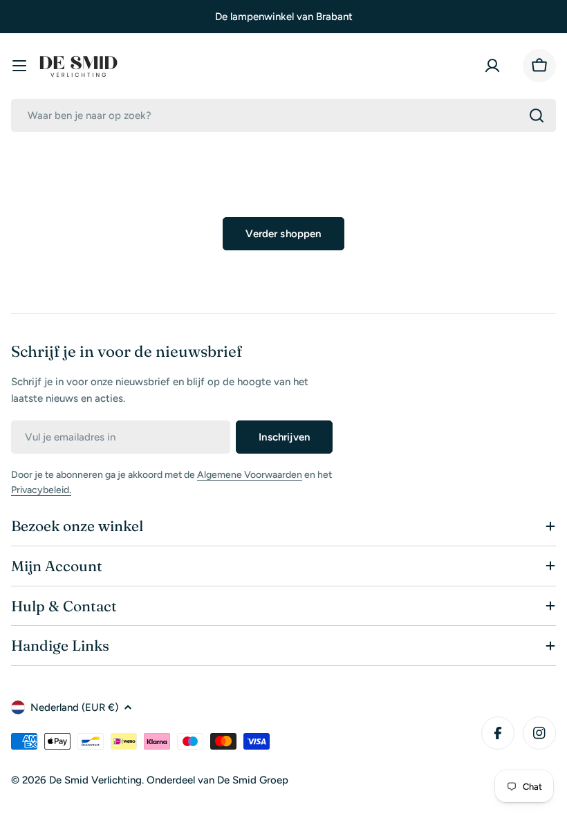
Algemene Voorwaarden (249, 475)
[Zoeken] (536, 115)
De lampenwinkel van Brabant (284, 16)
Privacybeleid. (41, 490)
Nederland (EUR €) (74, 707)
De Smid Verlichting (95, 780)
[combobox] (283, 115)
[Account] (495, 65)
